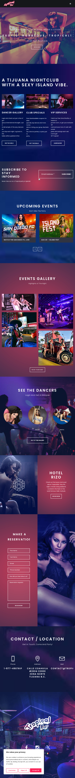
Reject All (24, 770)
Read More (18, 225)
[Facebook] (26, 747)
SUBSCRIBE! (66, 174)
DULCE (37, 429)
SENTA (62, 429)
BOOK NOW (56, 496)
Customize (11, 770)
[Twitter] (48, 747)
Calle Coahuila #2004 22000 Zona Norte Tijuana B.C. (37, 672)
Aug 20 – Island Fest (13, 240)
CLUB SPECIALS (35, 112)
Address (37, 664)
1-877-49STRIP (13, 668)
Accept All (35, 770)
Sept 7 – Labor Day (49, 240)
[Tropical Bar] (37, 723)
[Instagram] (37, 747)
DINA (13, 429)
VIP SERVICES (59, 112)
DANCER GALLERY (12, 112)
